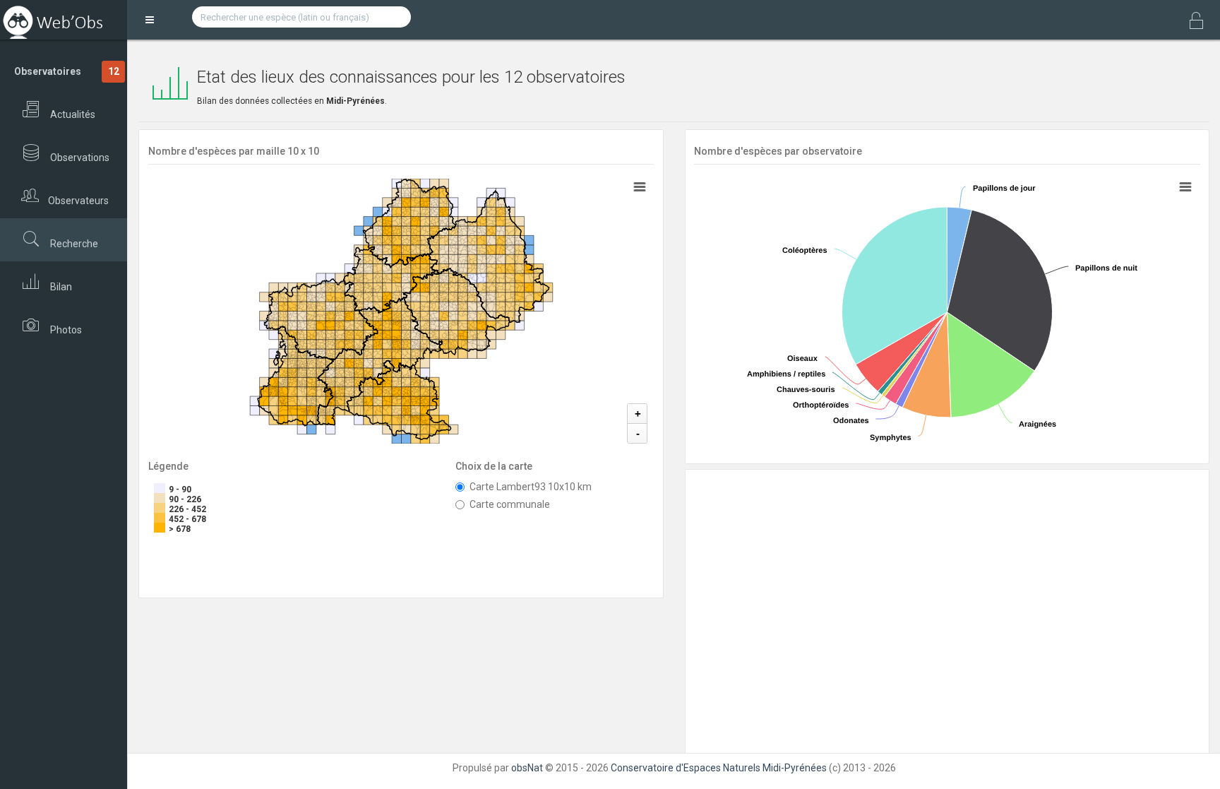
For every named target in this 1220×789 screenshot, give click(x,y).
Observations (78, 157)
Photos (65, 330)
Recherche (73, 243)
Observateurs (77, 200)
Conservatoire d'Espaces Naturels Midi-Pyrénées (719, 767)
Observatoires (66, 71)
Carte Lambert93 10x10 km (531, 486)
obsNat (527, 767)
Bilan (60, 286)
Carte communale (510, 504)
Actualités (71, 114)
